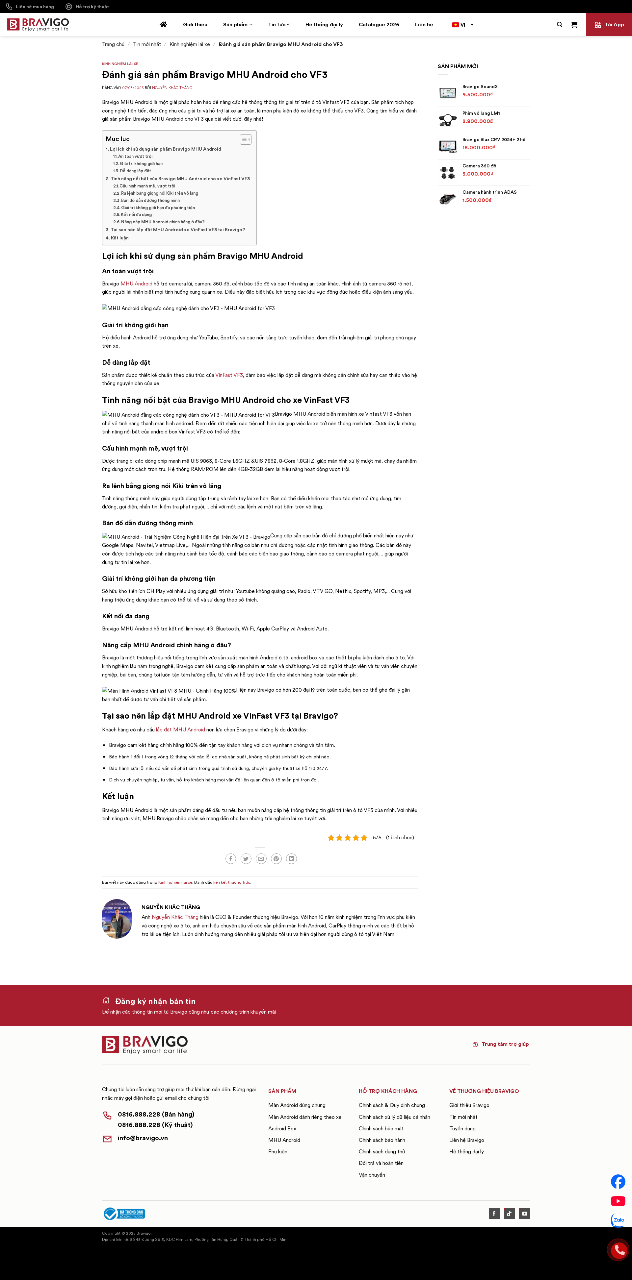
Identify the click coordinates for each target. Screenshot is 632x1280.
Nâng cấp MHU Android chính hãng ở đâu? (163, 222)
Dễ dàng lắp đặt (135, 171)
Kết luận (120, 237)
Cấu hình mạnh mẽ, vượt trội (147, 186)
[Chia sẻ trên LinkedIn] (291, 858)
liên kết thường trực (231, 882)
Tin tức (276, 24)
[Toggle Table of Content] (242, 139)
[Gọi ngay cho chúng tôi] (618, 1250)
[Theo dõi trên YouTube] (524, 1213)
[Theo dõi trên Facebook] (494, 1213)
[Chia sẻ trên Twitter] (246, 858)
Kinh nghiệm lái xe (190, 44)
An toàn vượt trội (135, 156)
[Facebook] (618, 1181)
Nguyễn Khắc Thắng (172, 87)
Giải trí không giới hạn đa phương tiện (158, 208)
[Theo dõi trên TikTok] (509, 1213)
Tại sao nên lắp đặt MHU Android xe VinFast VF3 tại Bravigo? (178, 229)
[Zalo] (618, 1220)
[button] (559, 24)
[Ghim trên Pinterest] (276, 858)
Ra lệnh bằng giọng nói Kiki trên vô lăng (159, 193)
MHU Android (136, 283)
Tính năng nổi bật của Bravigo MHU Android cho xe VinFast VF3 (180, 178)
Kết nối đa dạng (136, 214)
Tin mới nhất (147, 44)
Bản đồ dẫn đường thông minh (151, 200)
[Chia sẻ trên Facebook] (230, 858)
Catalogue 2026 (379, 24)
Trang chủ (113, 44)
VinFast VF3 (229, 375)
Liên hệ (424, 24)
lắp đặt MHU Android (180, 729)
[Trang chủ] (163, 24)
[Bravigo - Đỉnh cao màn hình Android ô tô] (38, 24)
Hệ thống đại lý (324, 24)
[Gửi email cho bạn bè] (261, 858)
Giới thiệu (195, 24)
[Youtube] (618, 1201)
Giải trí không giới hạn (141, 163)
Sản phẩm (235, 24)
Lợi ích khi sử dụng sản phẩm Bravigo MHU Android (166, 149)
